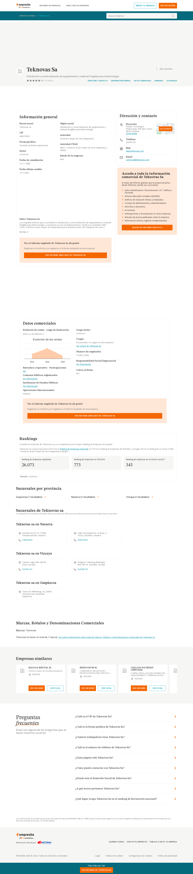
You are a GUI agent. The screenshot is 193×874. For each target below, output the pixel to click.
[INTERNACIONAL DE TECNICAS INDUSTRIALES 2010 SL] (176, 671)
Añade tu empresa (145, 5)
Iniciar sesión (168, 5)
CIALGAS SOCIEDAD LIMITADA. (142, 669)
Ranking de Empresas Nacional (74, 449)
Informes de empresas (49, 6)
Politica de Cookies (114, 855)
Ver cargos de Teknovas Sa (88, 346)
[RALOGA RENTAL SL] (22, 671)
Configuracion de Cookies (140, 855)
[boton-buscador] (173, 16)
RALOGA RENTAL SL (40, 668)
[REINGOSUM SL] (73, 671)
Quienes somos (116, 842)
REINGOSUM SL (88, 668)
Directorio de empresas (77, 6)
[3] (33, 80)
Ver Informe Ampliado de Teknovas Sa (65, 255)
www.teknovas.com (135, 151)
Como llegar (131, 133)
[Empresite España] (24, 5)
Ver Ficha (55, 688)
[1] (28, 80)
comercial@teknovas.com (137, 160)
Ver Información (30, 379)
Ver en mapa (165, 129)
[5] (39, 80)
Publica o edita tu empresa (163, 842)
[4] (36, 80)
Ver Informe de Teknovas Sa (96, 870)
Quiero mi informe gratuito (147, 227)
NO (24, 371)
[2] (31, 80)
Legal (97, 855)
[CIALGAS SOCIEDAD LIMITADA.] (125, 671)
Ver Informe (36, 688)
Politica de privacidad (167, 855)
